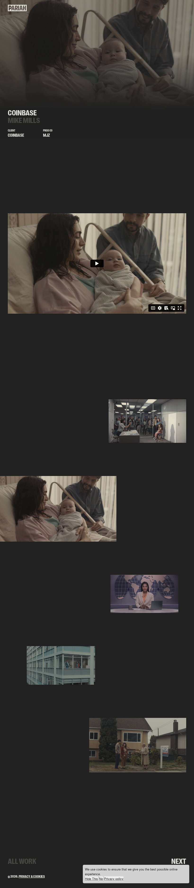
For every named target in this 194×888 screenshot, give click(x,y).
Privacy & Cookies (32, 876)
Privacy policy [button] (113, 878)
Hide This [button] (91, 878)
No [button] (101, 878)
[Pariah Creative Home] (17, 10)
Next (178, 861)
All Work (22, 861)
